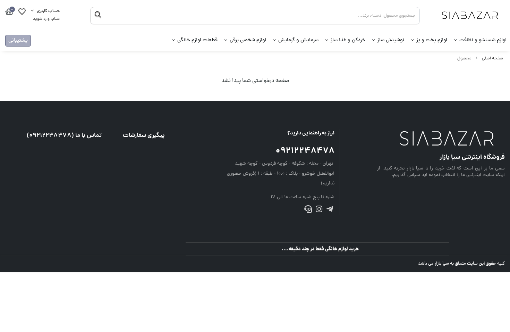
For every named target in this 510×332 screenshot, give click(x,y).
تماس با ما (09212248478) (64, 135)
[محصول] (441, 139)
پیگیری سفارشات (144, 135)
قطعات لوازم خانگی (197, 40)
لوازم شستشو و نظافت (483, 40)
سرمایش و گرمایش (298, 40)
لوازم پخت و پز (431, 40)
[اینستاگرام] (318, 210)
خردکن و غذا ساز (348, 40)
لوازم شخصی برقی (248, 40)
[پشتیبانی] (308, 210)
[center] (97, 15)
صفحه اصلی (492, 58)
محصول (464, 58)
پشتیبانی (18, 40)
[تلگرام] (329, 210)
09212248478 (304, 151)
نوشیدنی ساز (390, 40)
